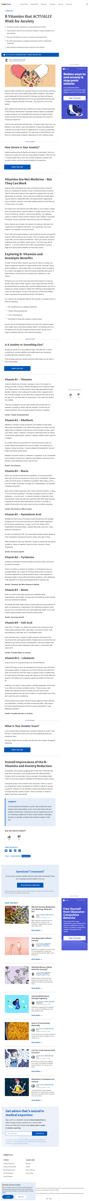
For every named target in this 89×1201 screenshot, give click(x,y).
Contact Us (69, 4)
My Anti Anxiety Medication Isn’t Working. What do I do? (43, 909)
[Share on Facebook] (11, 851)
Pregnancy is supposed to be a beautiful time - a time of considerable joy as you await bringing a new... (42, 1009)
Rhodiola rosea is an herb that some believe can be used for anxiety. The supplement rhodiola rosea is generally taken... (42, 981)
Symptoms (44, 4)
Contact (28, 1167)
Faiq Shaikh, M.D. (21, 54)
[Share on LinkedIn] (16, 851)
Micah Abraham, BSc (35, 54)
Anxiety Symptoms (8, 1173)
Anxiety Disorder (8, 1176)
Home (7, 856)
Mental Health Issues (9, 1170)
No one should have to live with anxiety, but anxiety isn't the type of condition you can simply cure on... (43, 1036)
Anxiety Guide (24, 4)
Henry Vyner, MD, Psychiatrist (45, 1002)
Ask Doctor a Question (30, 885)
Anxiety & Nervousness (9, 1167)
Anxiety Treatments (15, 856)
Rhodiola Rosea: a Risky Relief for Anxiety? (41, 968)
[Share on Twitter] (7, 851)
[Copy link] (20, 851)
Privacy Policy (29, 1173)
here (21, 1189)
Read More (35, 930)
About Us (60, 4)
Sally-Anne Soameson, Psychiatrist (43, 944)
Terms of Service (30, 1170)
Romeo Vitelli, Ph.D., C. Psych (45, 915)
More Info (21, 1197)
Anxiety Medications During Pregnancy (40, 997)
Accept (8, 1197)
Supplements (9, 11)
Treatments (52, 4)
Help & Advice (34, 4)
